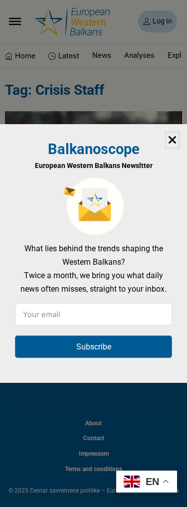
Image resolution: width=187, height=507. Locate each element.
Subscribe (93, 346)
